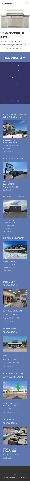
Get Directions (8, 152)
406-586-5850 (13, 146)
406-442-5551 (13, 225)
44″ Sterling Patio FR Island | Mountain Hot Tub (9, 3)
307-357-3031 (13, 455)
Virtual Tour (7, 149)
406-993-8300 (13, 268)
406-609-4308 (13, 363)
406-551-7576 (13, 409)
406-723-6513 (13, 187)
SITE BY (15, 473)
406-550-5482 (13, 318)
